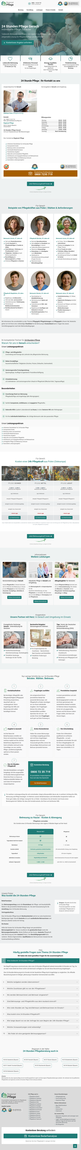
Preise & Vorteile (50, 10)
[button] (18, 42)
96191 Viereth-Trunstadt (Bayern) (12, 1065)
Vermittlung (29, 10)
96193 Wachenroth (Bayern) (43, 1065)
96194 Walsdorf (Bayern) (71, 1065)
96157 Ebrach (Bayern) (50, 1059)
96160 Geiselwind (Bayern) (10, 1059)
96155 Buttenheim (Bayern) (70, 1059)
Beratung (20, 10)
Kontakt (61, 10)
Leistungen (39, 10)
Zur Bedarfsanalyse (14, 517)
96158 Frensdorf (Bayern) (31, 1059)
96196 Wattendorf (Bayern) (11, 1071)
